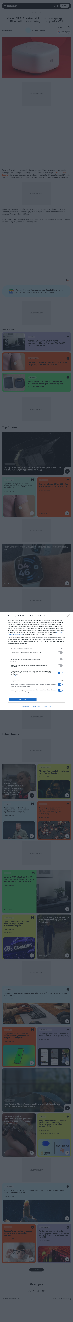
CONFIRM (22, 699)
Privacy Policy (47, 706)
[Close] (69, 616)
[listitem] (36, 648)
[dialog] (36, 661)
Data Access (36, 706)
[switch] (60, 652)
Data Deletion (26, 706)
